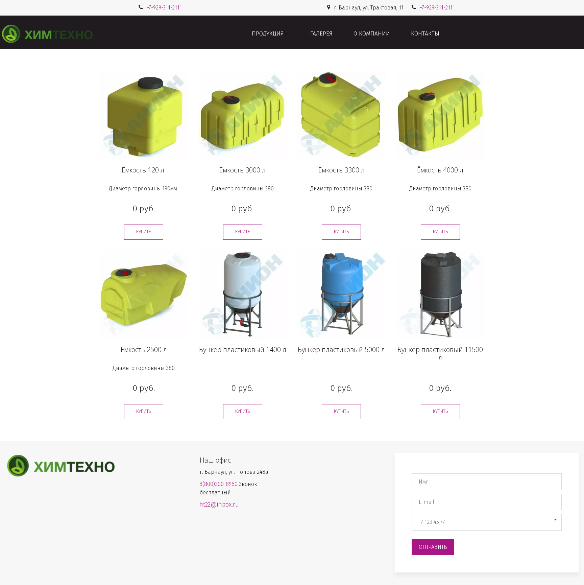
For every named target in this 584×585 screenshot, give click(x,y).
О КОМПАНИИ (372, 33)
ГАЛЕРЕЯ (321, 33)
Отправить (433, 547)
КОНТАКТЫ (425, 33)
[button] (270, 34)
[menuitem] (270, 34)
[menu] (345, 34)
